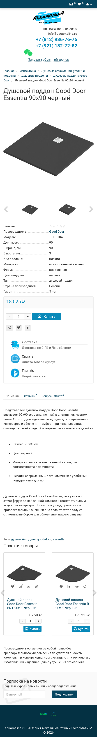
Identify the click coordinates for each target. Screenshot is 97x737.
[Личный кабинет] (89, 4)
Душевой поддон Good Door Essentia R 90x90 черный (72, 604)
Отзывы (30, 396)
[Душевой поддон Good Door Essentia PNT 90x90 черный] (24, 573)
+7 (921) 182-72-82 (56, 46)
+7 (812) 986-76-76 (56, 39)
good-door (44, 539)
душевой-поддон (23, 539)
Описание (13, 396)
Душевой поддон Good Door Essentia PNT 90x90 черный (22, 604)
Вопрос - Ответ (53, 396)
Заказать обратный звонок (48, 59)
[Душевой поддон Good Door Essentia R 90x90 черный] (72, 573)
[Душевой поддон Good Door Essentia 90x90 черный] (48, 149)
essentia (59, 539)
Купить (49, 316)
